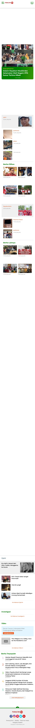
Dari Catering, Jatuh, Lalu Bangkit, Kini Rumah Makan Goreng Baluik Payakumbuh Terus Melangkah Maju (18, 665)
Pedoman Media (24, 720)
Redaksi (17, 720)
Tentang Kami (10, 720)
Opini (3, 558)
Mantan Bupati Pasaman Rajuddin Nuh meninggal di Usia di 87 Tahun (18, 658)
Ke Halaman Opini (17, 602)
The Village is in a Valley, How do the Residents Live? (21, 639)
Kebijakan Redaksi (17, 722)
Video (3, 623)
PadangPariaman (8, 68)
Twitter (21, 718)
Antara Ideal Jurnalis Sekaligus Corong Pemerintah (21, 594)
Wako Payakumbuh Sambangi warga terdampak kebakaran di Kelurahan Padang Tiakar (18, 674)
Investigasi (6, 612)
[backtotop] (17, 708)
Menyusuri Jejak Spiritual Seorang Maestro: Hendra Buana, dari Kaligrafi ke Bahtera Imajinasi (19, 691)
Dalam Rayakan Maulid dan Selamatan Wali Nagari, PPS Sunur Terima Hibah (15, 73)
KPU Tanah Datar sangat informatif (19, 577)
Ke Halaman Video (17, 648)
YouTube (25, 718)
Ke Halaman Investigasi (17, 616)
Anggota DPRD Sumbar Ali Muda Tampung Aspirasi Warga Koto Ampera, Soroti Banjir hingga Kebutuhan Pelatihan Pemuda (19, 682)
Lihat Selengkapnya (17, 697)
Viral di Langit (16, 585)
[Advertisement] (17, 25)
